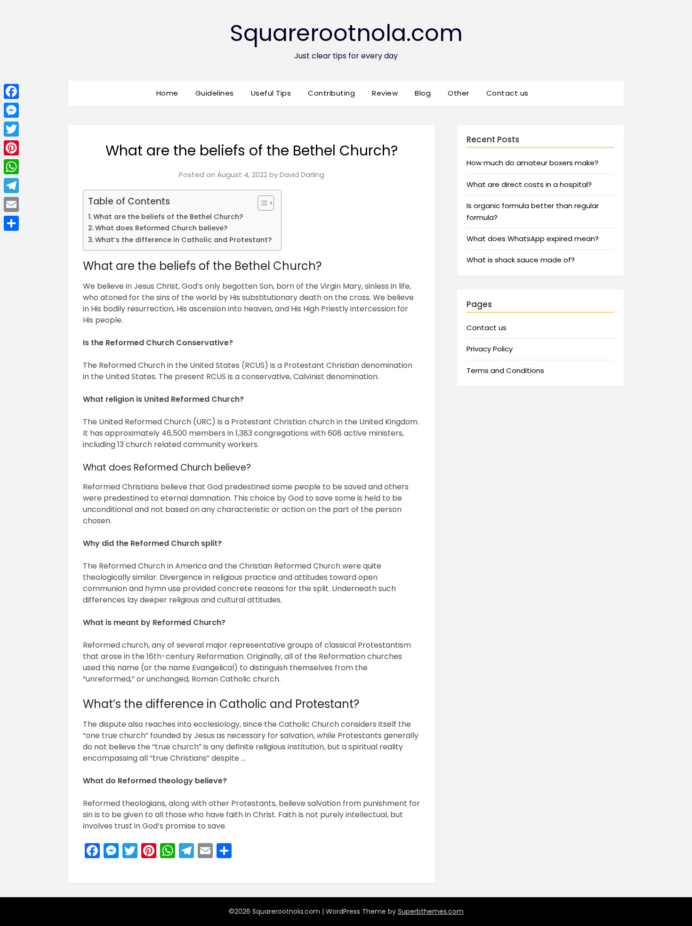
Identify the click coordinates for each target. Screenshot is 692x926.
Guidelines (214, 93)
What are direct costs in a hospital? (529, 184)
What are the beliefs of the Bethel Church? (168, 216)
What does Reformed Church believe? (161, 228)
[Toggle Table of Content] (261, 203)
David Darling (302, 174)
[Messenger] (11, 110)
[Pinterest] (11, 147)
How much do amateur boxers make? (532, 163)
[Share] (11, 223)
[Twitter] (11, 129)
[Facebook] (11, 91)
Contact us (507, 93)
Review (385, 93)
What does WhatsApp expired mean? (533, 239)
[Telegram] (11, 185)
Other (458, 93)
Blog (423, 93)
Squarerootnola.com (346, 33)
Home (167, 93)
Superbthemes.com (431, 911)
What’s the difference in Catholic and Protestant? (183, 239)
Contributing (331, 93)
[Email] (11, 204)
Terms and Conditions (505, 370)
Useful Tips (271, 93)
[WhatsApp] (11, 166)
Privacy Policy (490, 349)
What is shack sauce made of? (521, 260)
